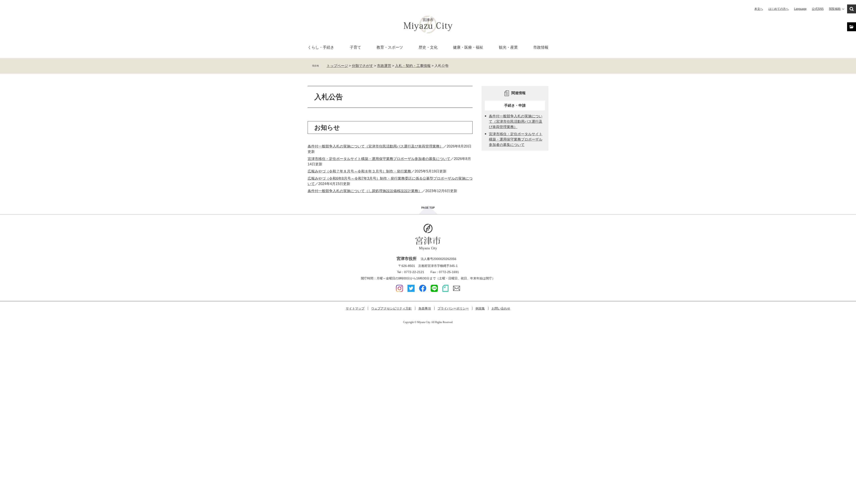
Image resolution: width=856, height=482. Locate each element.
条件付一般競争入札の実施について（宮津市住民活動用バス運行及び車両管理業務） (375, 146)
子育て (355, 47)
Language (800, 8)
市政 (540, 47)
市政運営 (384, 66)
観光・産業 (508, 47)
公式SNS (818, 8)
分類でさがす (362, 66)
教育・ (390, 47)
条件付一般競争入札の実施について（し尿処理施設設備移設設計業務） (365, 191)
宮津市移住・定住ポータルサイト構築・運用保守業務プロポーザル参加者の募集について (379, 159)
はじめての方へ (778, 8)
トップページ (337, 66)
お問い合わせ (501, 308)
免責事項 (424, 308)
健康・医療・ (468, 47)
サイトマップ (355, 308)
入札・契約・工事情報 (413, 66)
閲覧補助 (835, 8)
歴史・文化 (428, 47)
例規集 (480, 308)
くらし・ (321, 47)
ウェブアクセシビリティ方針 (391, 308)
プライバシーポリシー (453, 308)
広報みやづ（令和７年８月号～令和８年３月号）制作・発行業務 (359, 171)
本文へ (758, 8)
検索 (851, 8)
